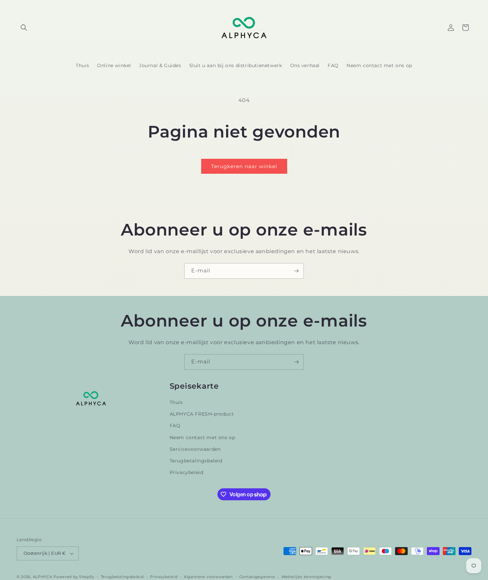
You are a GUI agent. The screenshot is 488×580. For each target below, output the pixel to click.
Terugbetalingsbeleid (196, 461)
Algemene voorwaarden (208, 576)
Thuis (176, 402)
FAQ (175, 426)
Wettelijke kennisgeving (306, 576)
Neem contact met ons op (202, 437)
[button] (24, 27)
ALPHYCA (42, 576)
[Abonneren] (296, 271)
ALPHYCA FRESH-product (202, 414)
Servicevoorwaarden (195, 449)
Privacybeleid (186, 472)
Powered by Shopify (73, 576)
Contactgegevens (257, 576)
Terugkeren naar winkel (244, 166)
